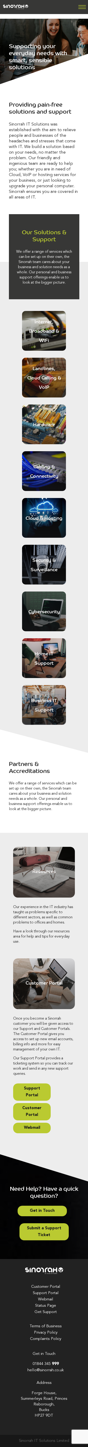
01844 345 (46, 1364)
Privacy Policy (45, 1333)
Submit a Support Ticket (44, 1231)
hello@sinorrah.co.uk (45, 1370)
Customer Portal (32, 1111)
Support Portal (32, 1091)
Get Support (45, 1312)
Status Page (45, 1306)
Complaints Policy (45, 1339)
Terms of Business (46, 1326)
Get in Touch (42, 1211)
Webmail (32, 1128)
